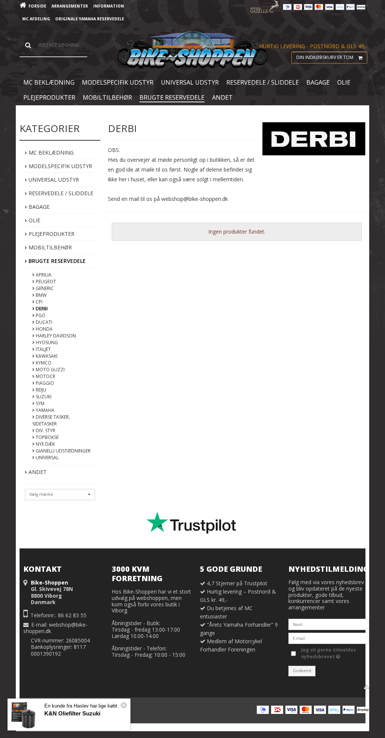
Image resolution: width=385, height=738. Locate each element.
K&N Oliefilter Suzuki (72, 713)
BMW (41, 295)
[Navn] (328, 623)
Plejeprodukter (50, 233)
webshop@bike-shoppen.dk (55, 628)
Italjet (43, 349)
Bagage (38, 206)
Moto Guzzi (50, 369)
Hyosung (46, 342)
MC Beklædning (50, 152)
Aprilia (43, 275)
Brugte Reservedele (56, 260)
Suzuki (43, 396)
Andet (37, 471)
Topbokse (47, 437)
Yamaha (45, 410)
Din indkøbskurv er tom (324, 57)
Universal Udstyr (53, 179)
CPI (38, 302)
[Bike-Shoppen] (192, 50)
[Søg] (53, 45)
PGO (40, 315)
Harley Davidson (55, 336)
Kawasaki (46, 356)
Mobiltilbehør (49, 247)
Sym (39, 403)
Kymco (43, 363)
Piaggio (44, 383)
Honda (44, 329)
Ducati (43, 322)
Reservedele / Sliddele (60, 193)
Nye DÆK (45, 444)
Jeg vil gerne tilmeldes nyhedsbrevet (328, 653)
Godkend (302, 670)
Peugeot (45, 281)
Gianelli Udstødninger (63, 451)
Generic (44, 288)
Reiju (40, 390)
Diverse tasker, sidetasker (51, 420)
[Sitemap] (366, 686)
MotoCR (45, 376)
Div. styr (45, 430)
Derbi (41, 308)
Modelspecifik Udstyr (59, 166)
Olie (33, 220)
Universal (47, 457)
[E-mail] (328, 637)
